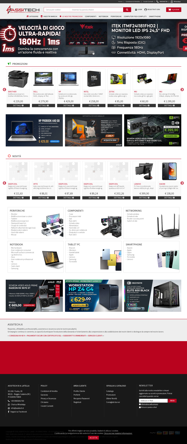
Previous (4, 89)
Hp (12, 261)
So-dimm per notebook (78, 230)
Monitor (14, 214)
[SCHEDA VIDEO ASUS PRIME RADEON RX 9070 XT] (34, 296)
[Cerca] (127, 9)
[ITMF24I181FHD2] (93, 38)
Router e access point (135, 219)
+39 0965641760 (17, 401)
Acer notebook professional (22, 259)
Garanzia (44, 395)
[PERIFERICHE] (52, 226)
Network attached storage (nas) (23, 228)
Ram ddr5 (73, 221)
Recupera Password (81, 398)
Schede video (74, 223)
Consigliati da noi (113, 402)
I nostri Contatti (47, 406)
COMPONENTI (90, 16)
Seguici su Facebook (18, 411)
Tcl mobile (73, 261)
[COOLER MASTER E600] (152, 296)
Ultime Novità (111, 398)
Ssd (70, 219)
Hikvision (72, 250)
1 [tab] (93, 54)
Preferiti (77, 395)
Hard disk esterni (17, 232)
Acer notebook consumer (21, 250)
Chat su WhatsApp (18, 404)
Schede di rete (132, 216)
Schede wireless (133, 214)
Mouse (13, 235)
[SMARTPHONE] (168, 260)
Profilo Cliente (79, 391)
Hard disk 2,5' (74, 228)
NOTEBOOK (103, 16)
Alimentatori (73, 225)
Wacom (72, 248)
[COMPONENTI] (110, 226)
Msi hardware (16, 248)
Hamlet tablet (74, 252)
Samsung (14, 268)
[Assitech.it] (23, 9)
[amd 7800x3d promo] (93, 130)
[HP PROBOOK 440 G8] (34, 130)
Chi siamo (44, 402)
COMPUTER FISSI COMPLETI (135, 16)
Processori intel (75, 216)
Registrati (77, 402)
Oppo (129, 252)
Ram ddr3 (72, 235)
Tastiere (14, 219)
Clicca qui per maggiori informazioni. (118, 433)
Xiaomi (129, 248)
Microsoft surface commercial (22, 252)
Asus (13, 257)
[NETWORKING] (168, 226)
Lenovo (14, 264)
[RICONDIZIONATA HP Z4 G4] (93, 296)
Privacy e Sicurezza (48, 398)
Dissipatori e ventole (77, 232)
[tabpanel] (93, 38)
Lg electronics (16, 255)
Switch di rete (132, 221)
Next (181, 89)
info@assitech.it (17, 408)
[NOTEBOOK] (52, 260)
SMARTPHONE (155, 16)
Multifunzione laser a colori (21, 216)
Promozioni (111, 395)
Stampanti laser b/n (18, 223)
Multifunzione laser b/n (20, 221)
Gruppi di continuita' (19, 225)
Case (71, 214)
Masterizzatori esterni (19, 230)
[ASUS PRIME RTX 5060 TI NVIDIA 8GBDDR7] (152, 130)
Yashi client (15, 266)
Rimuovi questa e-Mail (149, 407)
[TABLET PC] (110, 260)
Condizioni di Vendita (49, 391)
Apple (71, 255)
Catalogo (110, 391)
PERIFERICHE (116, 16)
